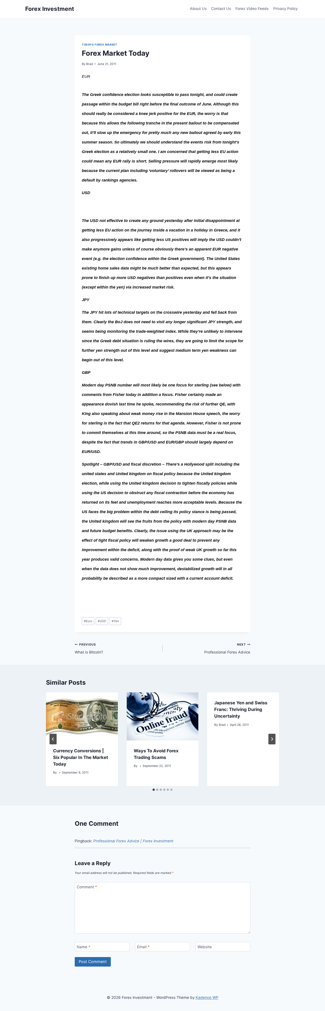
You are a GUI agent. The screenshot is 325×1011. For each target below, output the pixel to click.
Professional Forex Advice (227, 648)
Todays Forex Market (99, 44)
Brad (89, 64)
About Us (198, 8)
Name (83, 947)
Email (143, 947)
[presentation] (82, 716)
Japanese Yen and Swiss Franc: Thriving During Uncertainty (240, 709)
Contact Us (221, 8)
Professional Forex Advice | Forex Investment (133, 841)
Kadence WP (207, 997)
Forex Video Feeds (252, 8)
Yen (115, 621)
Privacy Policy (285, 8)
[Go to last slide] (53, 739)
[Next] (271, 739)
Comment (87, 887)
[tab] (154, 790)
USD (102, 621)
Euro (88, 621)
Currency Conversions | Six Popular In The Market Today (80, 757)
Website (204, 947)
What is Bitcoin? (89, 648)
